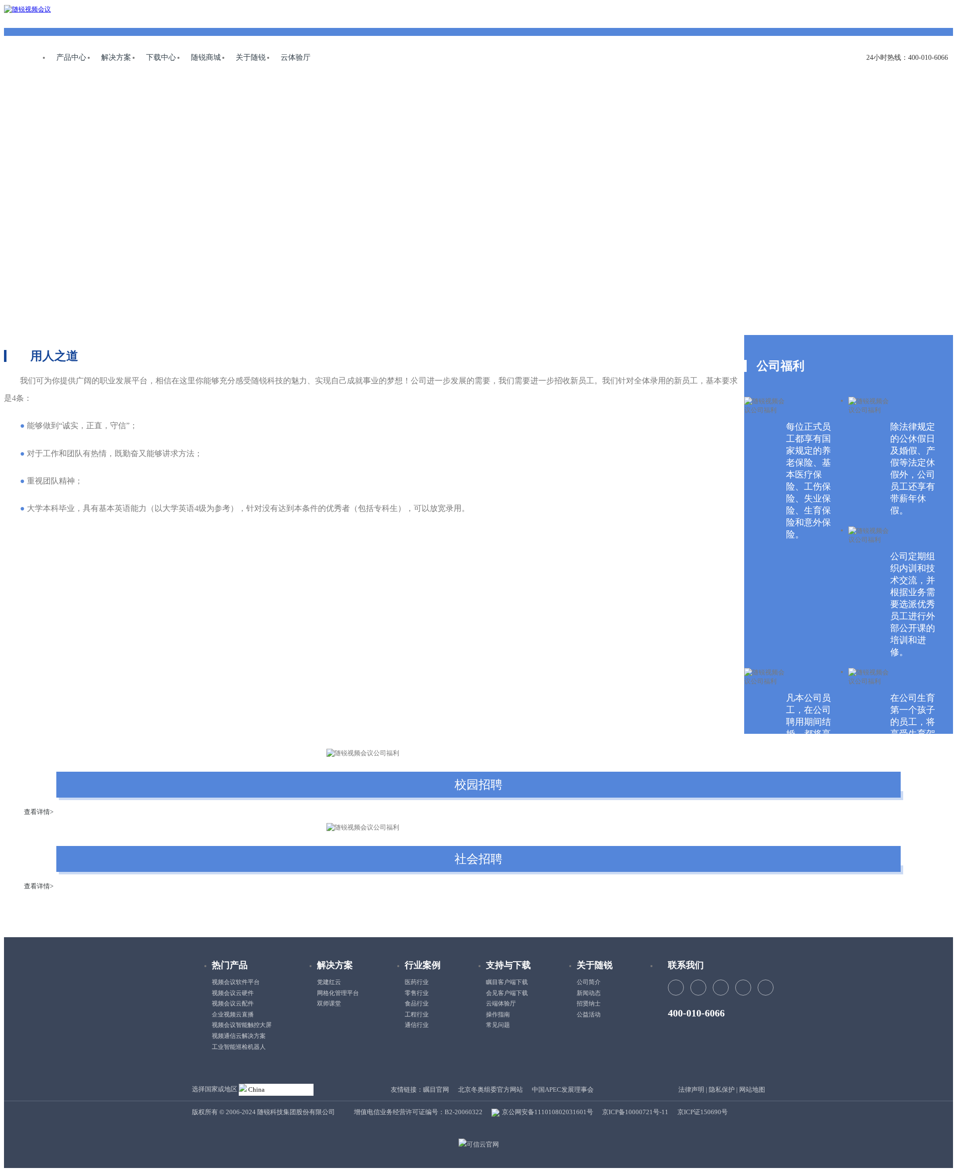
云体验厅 (296, 57)
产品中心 (71, 57)
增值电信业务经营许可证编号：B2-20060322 (418, 1112)
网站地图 (752, 1089)
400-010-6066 (696, 1012)
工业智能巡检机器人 (239, 1046)
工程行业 (417, 1014)
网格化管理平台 (338, 993)
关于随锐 (251, 57)
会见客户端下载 (507, 993)
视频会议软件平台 (236, 982)
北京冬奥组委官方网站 (490, 1089)
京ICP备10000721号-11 (635, 1112)
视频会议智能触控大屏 (242, 1024)
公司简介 (589, 982)
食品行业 (417, 1003)
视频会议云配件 (233, 1003)
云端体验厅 (501, 1003)
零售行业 (417, 993)
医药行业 (417, 982)
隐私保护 (722, 1089)
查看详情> (38, 812)
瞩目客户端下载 (507, 982)
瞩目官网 (436, 1089)
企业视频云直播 (233, 1014)
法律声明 (691, 1089)
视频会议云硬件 (233, 993)
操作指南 (498, 1014)
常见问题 (498, 1024)
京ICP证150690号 (702, 1112)
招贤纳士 (589, 1003)
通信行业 (417, 1024)
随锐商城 (206, 57)
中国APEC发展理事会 (563, 1089)
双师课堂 (329, 1003)
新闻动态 (589, 993)
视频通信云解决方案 (239, 1035)
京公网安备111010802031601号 (546, 1112)
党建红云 (329, 982)
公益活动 (589, 1014)
